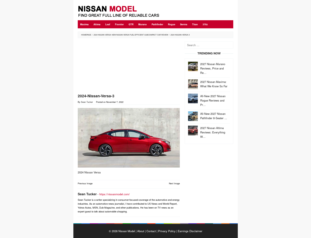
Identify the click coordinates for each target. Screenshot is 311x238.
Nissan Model (126, 231)
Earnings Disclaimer (189, 231)
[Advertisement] (129, 66)
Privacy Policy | (167, 231)
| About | (140, 231)
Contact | (151, 231)
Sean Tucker (87, 194)
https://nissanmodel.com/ (114, 194)
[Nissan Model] (122, 11)
